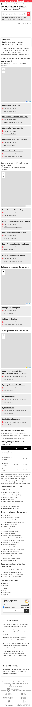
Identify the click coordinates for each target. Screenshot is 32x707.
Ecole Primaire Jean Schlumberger (16, 244)
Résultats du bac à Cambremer (12, 572)
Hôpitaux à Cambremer (10, 560)
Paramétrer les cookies (22, 683)
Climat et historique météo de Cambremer (15, 538)
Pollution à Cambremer (9, 544)
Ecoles (6, 4)
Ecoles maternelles (9, 42)
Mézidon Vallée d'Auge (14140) (13, 122)
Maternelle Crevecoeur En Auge (15, 117)
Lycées (20, 44)
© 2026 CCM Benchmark (16, 686)
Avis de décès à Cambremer (11, 531)
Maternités (6, 586)
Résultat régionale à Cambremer (12, 520)
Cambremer (6, 515)
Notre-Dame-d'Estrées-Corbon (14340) (14, 501)
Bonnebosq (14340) (9, 145)
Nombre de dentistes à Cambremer (13, 549)
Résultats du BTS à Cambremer (12, 576)
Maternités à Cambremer (10, 524)
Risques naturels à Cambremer (12, 547)
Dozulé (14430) (8, 313)
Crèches (5, 588)
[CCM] (8, 694)
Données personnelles (9, 683)
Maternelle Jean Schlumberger (14, 139)
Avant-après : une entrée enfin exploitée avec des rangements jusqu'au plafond (15, 625)
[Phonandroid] (23, 705)
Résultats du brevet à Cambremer (13, 574)
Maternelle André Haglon (12, 151)
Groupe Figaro (24, 685)
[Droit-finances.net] (23, 698)
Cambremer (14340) (10, 111)
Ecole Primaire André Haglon (13, 255)
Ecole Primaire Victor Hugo (13, 210)
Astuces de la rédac (9, 607)
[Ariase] (8, 705)
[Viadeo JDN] (23, 701)
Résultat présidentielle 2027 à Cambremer (15, 570)
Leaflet (29, 101)
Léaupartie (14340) (8, 499)
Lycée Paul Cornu (9, 396)
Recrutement (26, 681)
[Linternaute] (8, 698)
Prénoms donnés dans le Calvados (13, 553)
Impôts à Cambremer (9, 533)
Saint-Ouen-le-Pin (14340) (10, 497)
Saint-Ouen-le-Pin (18, 19)
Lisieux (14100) (8, 379)
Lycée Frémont (8, 408)
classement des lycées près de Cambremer (17, 436)
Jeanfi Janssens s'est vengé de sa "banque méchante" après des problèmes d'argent (15, 632)
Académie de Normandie (17, 4)
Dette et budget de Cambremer (12, 535)
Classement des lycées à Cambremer (14, 522)
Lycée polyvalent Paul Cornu (13, 385)
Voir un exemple (25, 605)
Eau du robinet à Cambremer (11, 517)
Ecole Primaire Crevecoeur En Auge (16, 221)
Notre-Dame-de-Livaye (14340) (12, 495)
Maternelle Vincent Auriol (12, 128)
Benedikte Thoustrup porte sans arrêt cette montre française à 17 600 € (14, 639)
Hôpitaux (5, 595)
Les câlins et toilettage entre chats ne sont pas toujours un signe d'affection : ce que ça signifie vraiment (16, 646)
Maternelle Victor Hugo (11, 105)
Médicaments (7, 592)
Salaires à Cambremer (9, 529)
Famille (6, 605)
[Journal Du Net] (23, 694)
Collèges (20, 42)
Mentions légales (15, 685)
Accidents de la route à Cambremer (13, 540)
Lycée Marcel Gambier (11, 419)
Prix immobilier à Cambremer (11, 558)
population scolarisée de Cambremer (15, 433)
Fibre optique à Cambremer (11, 551)
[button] (3, 69)
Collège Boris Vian (9, 319)
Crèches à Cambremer (9, 526)
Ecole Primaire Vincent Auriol (14, 233)
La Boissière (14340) (10, 134)
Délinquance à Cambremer (11, 542)
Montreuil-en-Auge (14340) (11, 493)
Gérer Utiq (7, 685)
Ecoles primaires (8, 44)
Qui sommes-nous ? (7, 681)
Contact (15, 681)
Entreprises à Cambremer (10, 556)
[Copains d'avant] (8, 701)
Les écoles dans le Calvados (11, 508)
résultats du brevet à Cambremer (15, 438)
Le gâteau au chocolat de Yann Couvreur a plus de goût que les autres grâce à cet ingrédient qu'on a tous (16, 671)
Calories (5, 590)
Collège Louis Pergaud (11, 308)
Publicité (20, 681)
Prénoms (5, 583)
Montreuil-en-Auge (15, 17)
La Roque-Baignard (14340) (11, 506)
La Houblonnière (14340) (10, 504)
